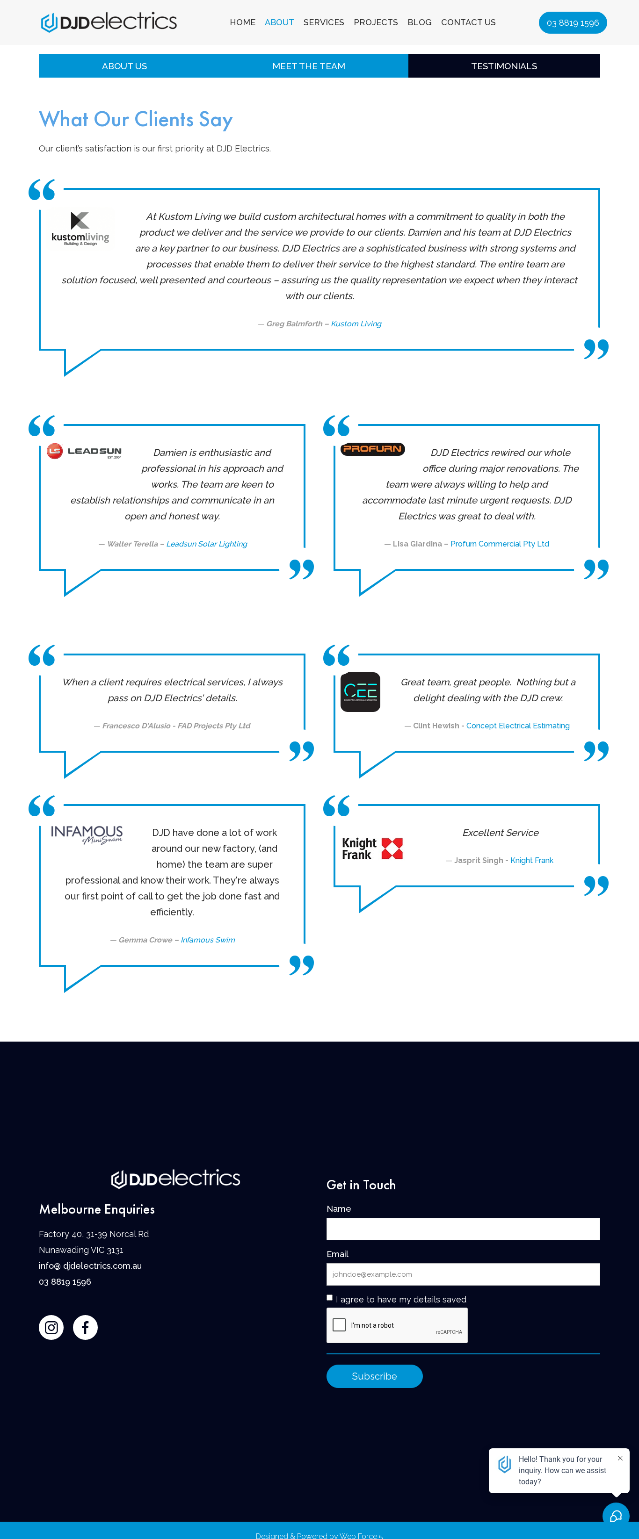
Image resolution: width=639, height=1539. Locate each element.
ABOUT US (124, 66)
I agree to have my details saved (401, 1299)
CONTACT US (468, 22)
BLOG (419, 22)
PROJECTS (376, 22)
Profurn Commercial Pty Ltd (499, 543)
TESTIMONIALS (504, 66)
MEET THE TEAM (308, 66)
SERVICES (324, 22)
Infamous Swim (208, 939)
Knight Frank (532, 860)
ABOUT (279, 22)
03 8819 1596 (573, 23)
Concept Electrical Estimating (519, 725)
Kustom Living (356, 323)
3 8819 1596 (67, 1282)
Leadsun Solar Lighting (206, 543)
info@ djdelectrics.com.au (90, 1266)
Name (339, 1209)
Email (338, 1254)
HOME (242, 22)
